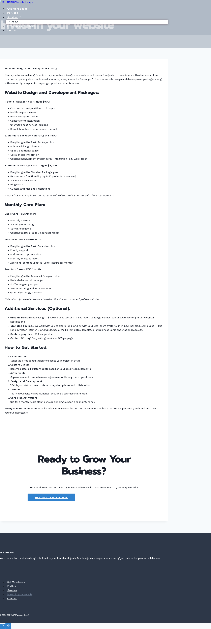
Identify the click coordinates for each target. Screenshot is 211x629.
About (14, 21)
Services (12, 590)
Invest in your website (21, 26)
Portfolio (12, 13)
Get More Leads (17, 9)
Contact (12, 30)
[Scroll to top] (2, 626)
